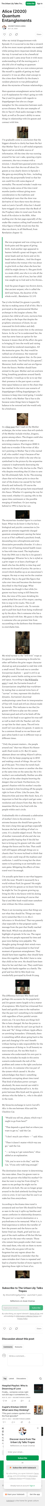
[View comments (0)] (10, 34)
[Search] (40, 1378)
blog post (10, 427)
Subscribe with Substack (24, 1467)
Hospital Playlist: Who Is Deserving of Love (15, 1387)
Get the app (35, 1494)
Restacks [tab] (18, 1347)
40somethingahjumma (17, 26)
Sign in (39, 3)
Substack (10, 1500)
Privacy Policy (31, 1478)
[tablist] (13, 1346)
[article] (22, 1393)
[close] (38, 1428)
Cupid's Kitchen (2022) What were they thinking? (15, 1408)
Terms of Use (34, 1313)
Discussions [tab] (21, 1378)
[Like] (4, 34)
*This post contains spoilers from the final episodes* (16, 1414)
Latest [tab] (11, 1378)
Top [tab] (5, 1378)
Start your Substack (15, 1494)
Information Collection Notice (27, 1316)
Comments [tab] (8, 1347)
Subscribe (30, 3)
